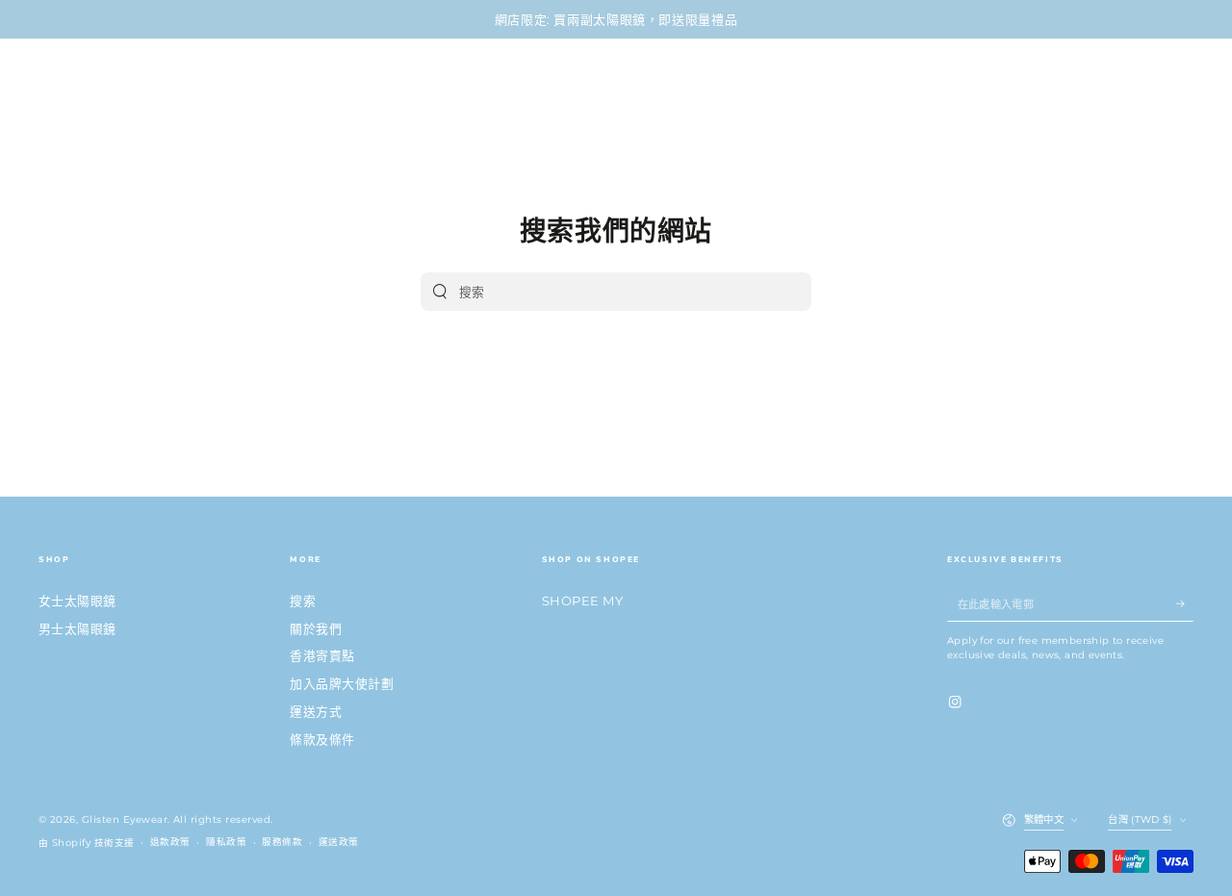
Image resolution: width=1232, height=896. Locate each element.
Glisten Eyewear (124, 819)
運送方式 (316, 711)
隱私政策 (226, 841)
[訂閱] (1185, 604)
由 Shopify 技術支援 (86, 842)
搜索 (303, 601)
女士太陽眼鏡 (77, 601)
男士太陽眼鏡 (77, 629)
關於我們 (316, 629)
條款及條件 (322, 739)
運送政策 (339, 841)
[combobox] (599, 291)
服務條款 (282, 841)
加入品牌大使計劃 (342, 684)
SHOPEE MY (582, 601)
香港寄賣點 (322, 656)
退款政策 (170, 841)
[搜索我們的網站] (440, 291)
